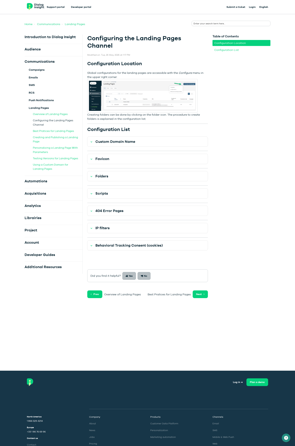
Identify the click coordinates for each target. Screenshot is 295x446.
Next (199, 294)
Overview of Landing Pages (50, 114)
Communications (48, 24)
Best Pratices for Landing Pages (53, 131)
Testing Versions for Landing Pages (55, 158)
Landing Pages (75, 24)
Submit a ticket (235, 7)
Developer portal (81, 7)
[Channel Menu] (286, 438)
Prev (96, 294)
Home (28, 24)
